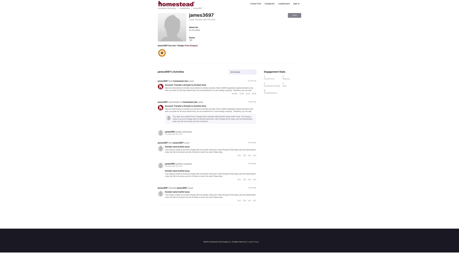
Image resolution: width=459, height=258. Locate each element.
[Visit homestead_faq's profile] (161, 86)
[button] (234, 93)
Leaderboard (284, 3)
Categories (270, 3)
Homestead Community (167, 8)
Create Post (255, 3)
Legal (250, 242)
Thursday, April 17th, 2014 (173, 134)
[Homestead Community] (176, 3)
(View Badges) (191, 45)
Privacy (256, 242)
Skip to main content (10, 2)
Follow (294, 15)
